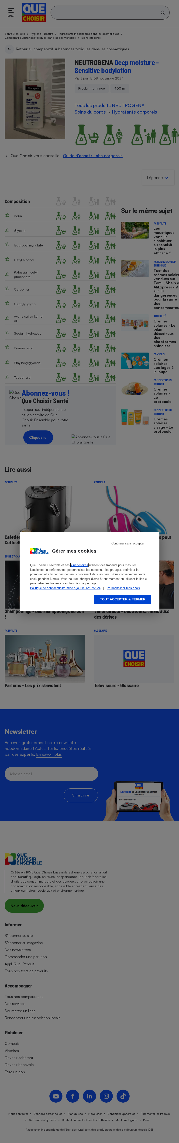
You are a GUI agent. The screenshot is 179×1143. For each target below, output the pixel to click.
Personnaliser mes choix (123, 588)
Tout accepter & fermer (122, 599)
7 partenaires (79, 565)
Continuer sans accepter (127, 543)
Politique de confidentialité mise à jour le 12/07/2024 (65, 588)
